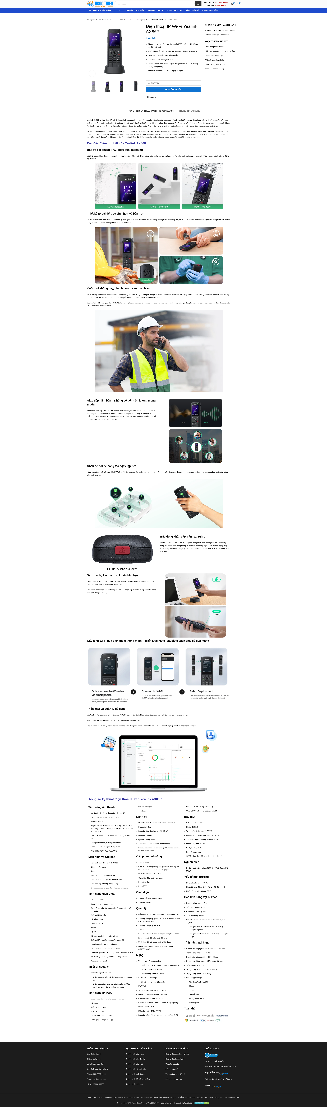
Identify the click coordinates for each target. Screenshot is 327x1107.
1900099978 (225, 35)
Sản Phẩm (102, 20)
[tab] (151, 110)
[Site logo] (100, 4)
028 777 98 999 (229, 30)
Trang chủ (91, 20)
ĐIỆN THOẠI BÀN (116, 20)
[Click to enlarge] (92, 73)
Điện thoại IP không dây (135, 20)
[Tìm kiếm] (198, 3)
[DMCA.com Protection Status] (202, 1103)
